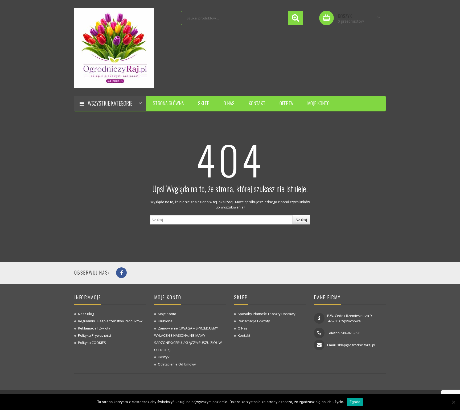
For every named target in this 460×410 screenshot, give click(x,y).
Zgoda (355, 402)
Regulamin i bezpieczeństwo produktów (110, 321)
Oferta (286, 103)
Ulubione (165, 321)
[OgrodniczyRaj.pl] (114, 47)
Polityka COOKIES (92, 342)
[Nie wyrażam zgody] (453, 402)
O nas (229, 103)
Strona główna (168, 103)
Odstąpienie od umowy (177, 364)
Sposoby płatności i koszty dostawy (266, 313)
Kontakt (257, 103)
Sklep (204, 103)
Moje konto (318, 103)
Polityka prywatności (94, 335)
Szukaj (301, 219)
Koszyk (164, 357)
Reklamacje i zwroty (94, 328)
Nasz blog (86, 313)
